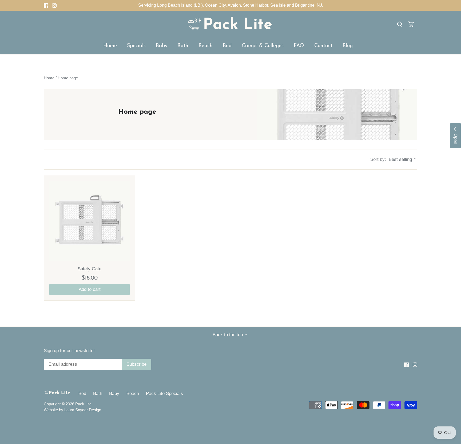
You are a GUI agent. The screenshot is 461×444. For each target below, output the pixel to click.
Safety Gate (89, 268)
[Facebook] (46, 5)
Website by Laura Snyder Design (72, 410)
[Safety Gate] (89, 221)
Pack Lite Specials (164, 393)
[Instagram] (54, 5)
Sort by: (378, 159)
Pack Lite (83, 404)
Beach (132, 393)
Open (455, 137)
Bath (97, 393)
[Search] (400, 24)
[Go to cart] (411, 24)
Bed (82, 393)
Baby (114, 393)
